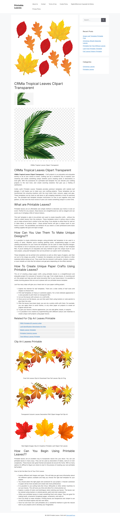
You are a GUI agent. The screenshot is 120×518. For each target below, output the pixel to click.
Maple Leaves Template (28, 330)
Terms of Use (53, 4)
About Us (35, 4)
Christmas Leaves (89, 66)
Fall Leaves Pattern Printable (92, 51)
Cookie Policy (64, 4)
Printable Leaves (18, 6)
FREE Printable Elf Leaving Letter (31, 323)
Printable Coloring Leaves (28, 333)
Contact (43, 4)
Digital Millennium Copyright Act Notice (82, 4)
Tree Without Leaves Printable (30, 336)
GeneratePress (70, 515)
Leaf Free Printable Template (92, 48)
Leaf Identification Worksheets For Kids (33, 326)
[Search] (103, 20)
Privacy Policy (36, 9)
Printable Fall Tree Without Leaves (94, 46)
